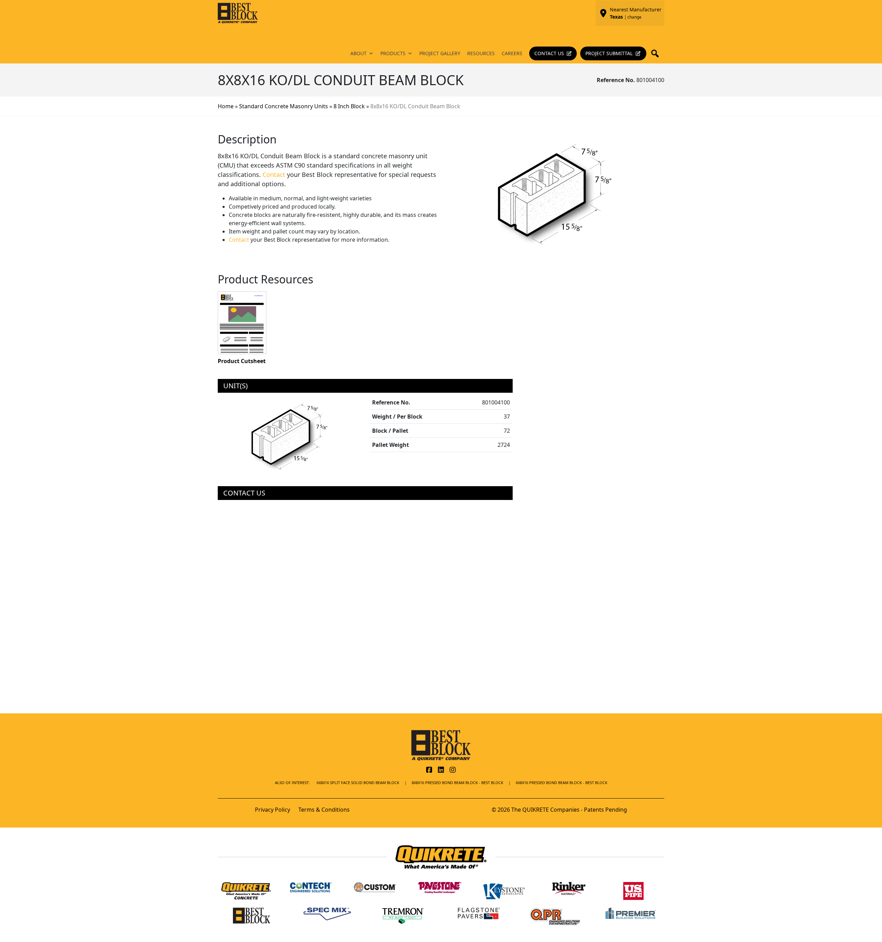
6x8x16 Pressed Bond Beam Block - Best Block (561, 782)
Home (226, 106)
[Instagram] (453, 770)
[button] (657, 53)
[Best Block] (441, 745)
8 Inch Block (349, 106)
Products (393, 53)
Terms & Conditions (324, 809)
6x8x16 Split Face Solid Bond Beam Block (358, 782)
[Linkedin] (441, 770)
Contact (274, 174)
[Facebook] (429, 770)
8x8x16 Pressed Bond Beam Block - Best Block (457, 782)
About (358, 53)
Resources (481, 53)
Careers (512, 53)
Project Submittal (609, 53)
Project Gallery (439, 53)
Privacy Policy (272, 809)
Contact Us (549, 53)
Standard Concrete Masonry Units (283, 106)
